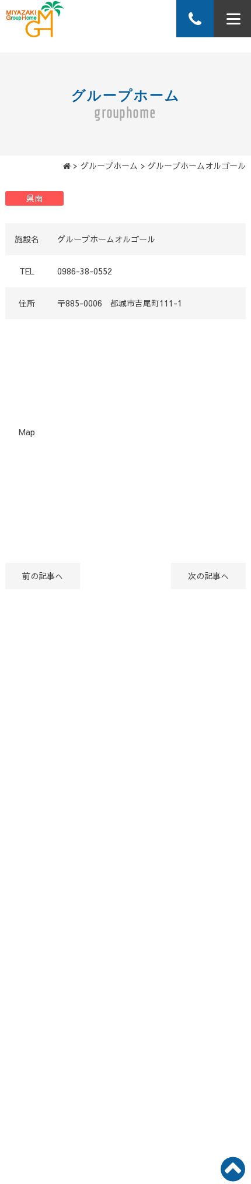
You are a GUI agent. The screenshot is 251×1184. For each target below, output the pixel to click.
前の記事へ (42, 576)
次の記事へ (208, 576)
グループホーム (109, 165)
